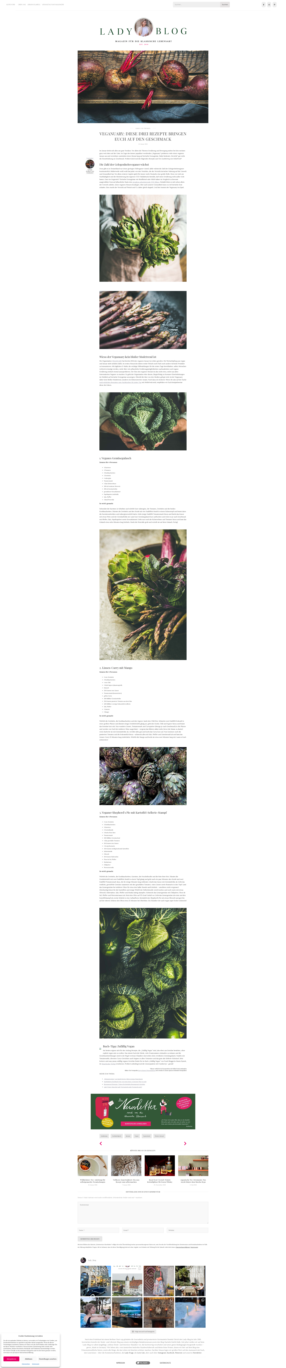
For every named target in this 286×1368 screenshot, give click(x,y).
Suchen (225, 4)
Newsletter (197, 1353)
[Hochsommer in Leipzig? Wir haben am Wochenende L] (95, 1281)
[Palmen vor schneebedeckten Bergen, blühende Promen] (190, 1281)
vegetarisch (146, 1136)
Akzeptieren (11, 1359)
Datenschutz (26, 1364)
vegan (136, 1136)
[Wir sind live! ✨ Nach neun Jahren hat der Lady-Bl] (127, 1281)
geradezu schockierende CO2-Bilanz (146, 182)
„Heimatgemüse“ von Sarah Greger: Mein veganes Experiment (123, 1079)
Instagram (162, 1353)
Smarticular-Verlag (109, 1064)
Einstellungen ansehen (47, 1359)
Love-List (141, 1353)
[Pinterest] (275, 4)
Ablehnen (28, 1359)
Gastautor (89, 158)
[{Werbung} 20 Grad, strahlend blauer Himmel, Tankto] (95, 1312)
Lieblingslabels (34, 4)
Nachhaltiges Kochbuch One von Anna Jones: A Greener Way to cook (125, 1081)
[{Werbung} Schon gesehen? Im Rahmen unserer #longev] (127, 1312)
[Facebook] (264, 4)
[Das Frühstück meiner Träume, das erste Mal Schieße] (159, 1312)
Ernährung (104, 1136)
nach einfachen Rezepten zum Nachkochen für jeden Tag (120, 382)
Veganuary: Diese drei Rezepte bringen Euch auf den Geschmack (143, 136)
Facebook (170, 1353)
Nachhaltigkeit (116, 1136)
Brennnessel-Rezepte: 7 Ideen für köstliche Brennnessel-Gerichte (124, 1084)
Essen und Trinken (143, 128)
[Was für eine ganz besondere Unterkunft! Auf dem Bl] (159, 1281)
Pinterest (178, 1353)
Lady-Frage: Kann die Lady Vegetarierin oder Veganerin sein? (123, 1087)
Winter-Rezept (159, 1136)
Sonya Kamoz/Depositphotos (147, 1070)
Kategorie (10, 4)
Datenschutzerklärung (183, 1247)
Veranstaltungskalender (53, 4)
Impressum (35, 1364)
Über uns (22, 4)
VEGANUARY (117, 361)
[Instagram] (269, 4)
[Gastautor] (89, 164)
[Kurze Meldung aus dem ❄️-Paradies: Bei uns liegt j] (190, 1312)
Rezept (128, 1136)
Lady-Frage (129, 1353)
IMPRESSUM (120, 1363)
